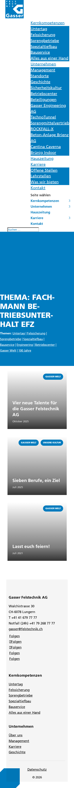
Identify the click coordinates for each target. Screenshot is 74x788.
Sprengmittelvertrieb (50, 123)
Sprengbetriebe (45, 40)
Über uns (15, 735)
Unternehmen (43, 64)
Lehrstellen (41, 176)
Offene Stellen (44, 170)
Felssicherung (43, 34)
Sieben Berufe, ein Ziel (36, 480)
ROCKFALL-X (42, 129)
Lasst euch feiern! (31, 546)
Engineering (25, 345)
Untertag (39, 28)
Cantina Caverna (46, 146)
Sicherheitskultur (46, 87)
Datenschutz (37, 769)
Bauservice (40, 52)
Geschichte (40, 81)
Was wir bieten (45, 182)
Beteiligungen (43, 99)
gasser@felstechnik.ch (26, 629)
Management (43, 70)
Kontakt (38, 187)
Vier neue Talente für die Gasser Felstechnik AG (35, 408)
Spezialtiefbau (44, 46)
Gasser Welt (8, 350)
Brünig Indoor (43, 152)
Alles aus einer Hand (49, 58)
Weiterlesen (16, 373)
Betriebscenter (44, 93)
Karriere (38, 164)
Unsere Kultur (52, 442)
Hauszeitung (42, 158)
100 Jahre (24, 350)
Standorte (40, 75)
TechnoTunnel (43, 117)
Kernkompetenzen (48, 22)
